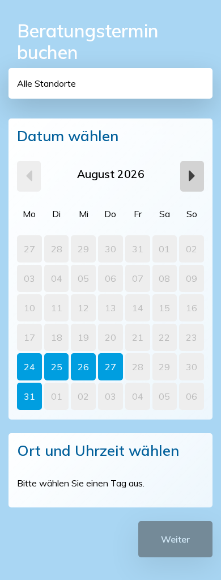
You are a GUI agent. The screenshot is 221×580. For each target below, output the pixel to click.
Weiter (175, 539)
